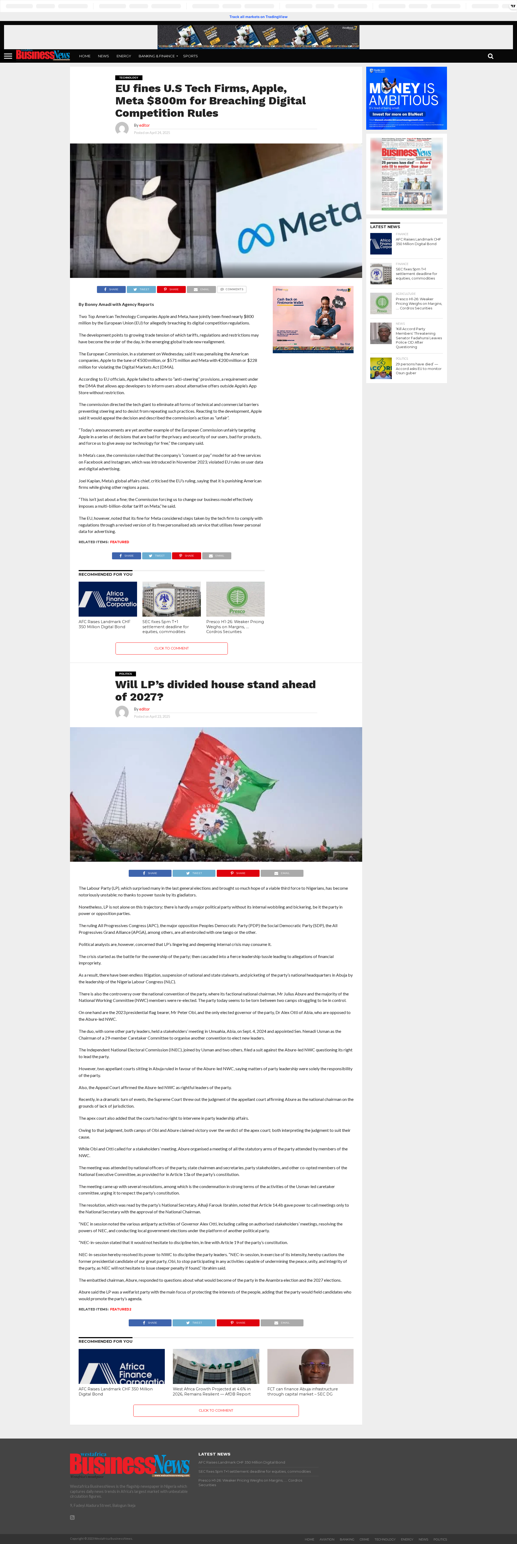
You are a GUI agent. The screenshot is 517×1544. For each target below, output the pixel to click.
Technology (385, 1539)
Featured (119, 542)
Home (84, 56)
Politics (440, 1539)
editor (144, 125)
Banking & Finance (157, 56)
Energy (124, 56)
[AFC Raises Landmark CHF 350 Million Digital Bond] (108, 614)
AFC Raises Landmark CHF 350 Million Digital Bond (104, 624)
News (103, 56)
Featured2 (120, 1309)
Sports (190, 56)
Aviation (327, 1539)
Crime (364, 1539)
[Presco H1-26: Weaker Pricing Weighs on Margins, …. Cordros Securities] (235, 614)
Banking (347, 1539)
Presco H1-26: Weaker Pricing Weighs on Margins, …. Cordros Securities (235, 626)
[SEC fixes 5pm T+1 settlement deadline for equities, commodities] (171, 614)
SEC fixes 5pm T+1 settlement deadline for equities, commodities (165, 626)
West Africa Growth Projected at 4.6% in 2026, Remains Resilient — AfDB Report (212, 1392)
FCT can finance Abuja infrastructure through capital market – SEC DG (302, 1392)
